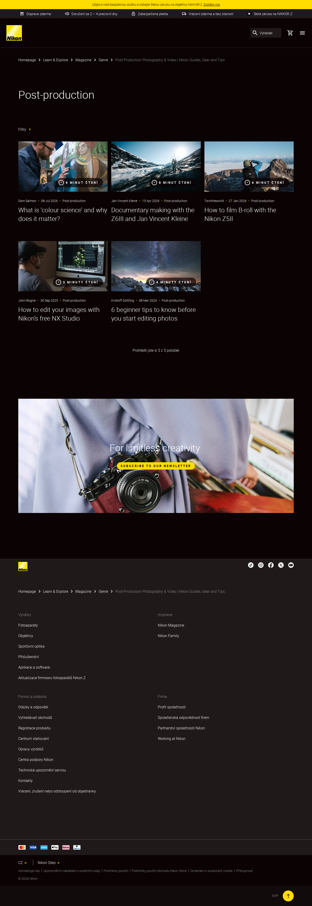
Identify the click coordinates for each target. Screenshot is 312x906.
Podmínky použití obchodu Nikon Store (159, 871)
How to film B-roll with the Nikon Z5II (240, 214)
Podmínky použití (116, 871)
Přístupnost (244, 871)
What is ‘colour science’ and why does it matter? (62, 214)
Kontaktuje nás (29, 871)
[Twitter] (281, 564)
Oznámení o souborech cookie (211, 871)
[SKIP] (288, 895)
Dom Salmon (27, 201)
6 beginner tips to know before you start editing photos (153, 313)
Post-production (74, 201)
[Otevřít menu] (302, 33)
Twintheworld (214, 201)
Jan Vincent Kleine (124, 201)
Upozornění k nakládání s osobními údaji (71, 871)
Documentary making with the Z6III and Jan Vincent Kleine (152, 214)
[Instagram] (261, 564)
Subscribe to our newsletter (156, 466)
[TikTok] (251, 564)
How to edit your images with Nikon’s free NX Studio (59, 313)
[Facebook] (271, 564)
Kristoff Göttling (122, 300)
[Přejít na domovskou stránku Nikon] (14, 33)
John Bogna (27, 300)
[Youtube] (291, 564)
